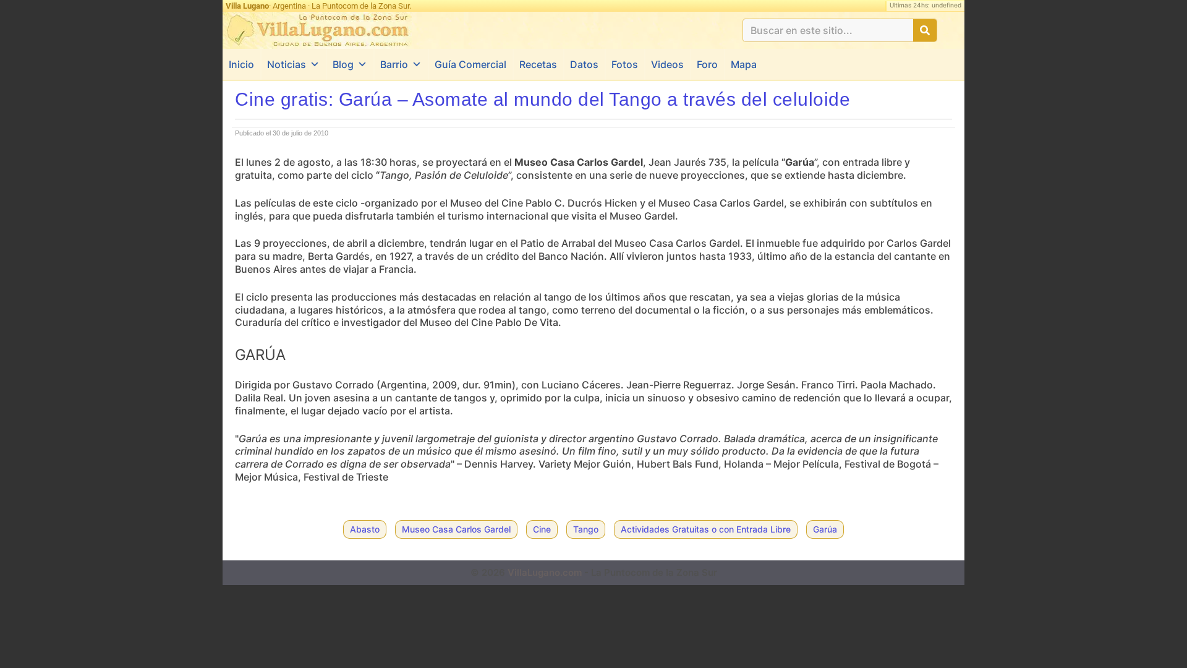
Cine (542, 529)
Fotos (624, 64)
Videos (667, 64)
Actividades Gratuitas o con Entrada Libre (706, 529)
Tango (585, 529)
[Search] (925, 30)
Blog (343, 64)
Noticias (286, 64)
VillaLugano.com (545, 572)
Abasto (365, 529)
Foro (707, 64)
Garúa (825, 529)
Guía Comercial (470, 64)
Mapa (744, 64)
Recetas (538, 64)
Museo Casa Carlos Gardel (456, 529)
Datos (584, 64)
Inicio (241, 64)
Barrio (394, 64)
